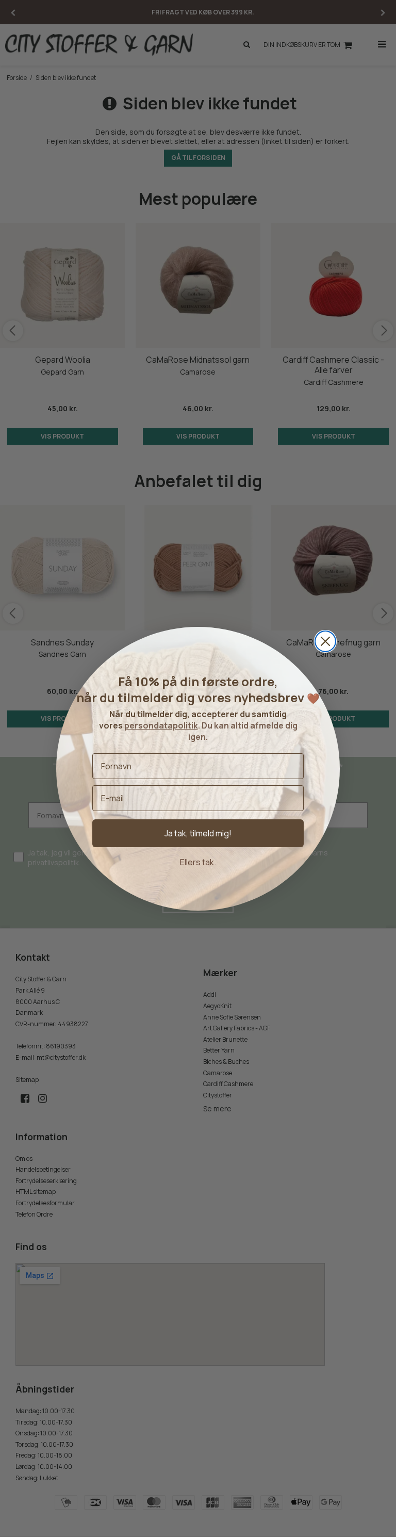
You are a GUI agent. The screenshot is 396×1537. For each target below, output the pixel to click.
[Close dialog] (325, 641)
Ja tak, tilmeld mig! (198, 833)
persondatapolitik (161, 725)
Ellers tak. (198, 862)
